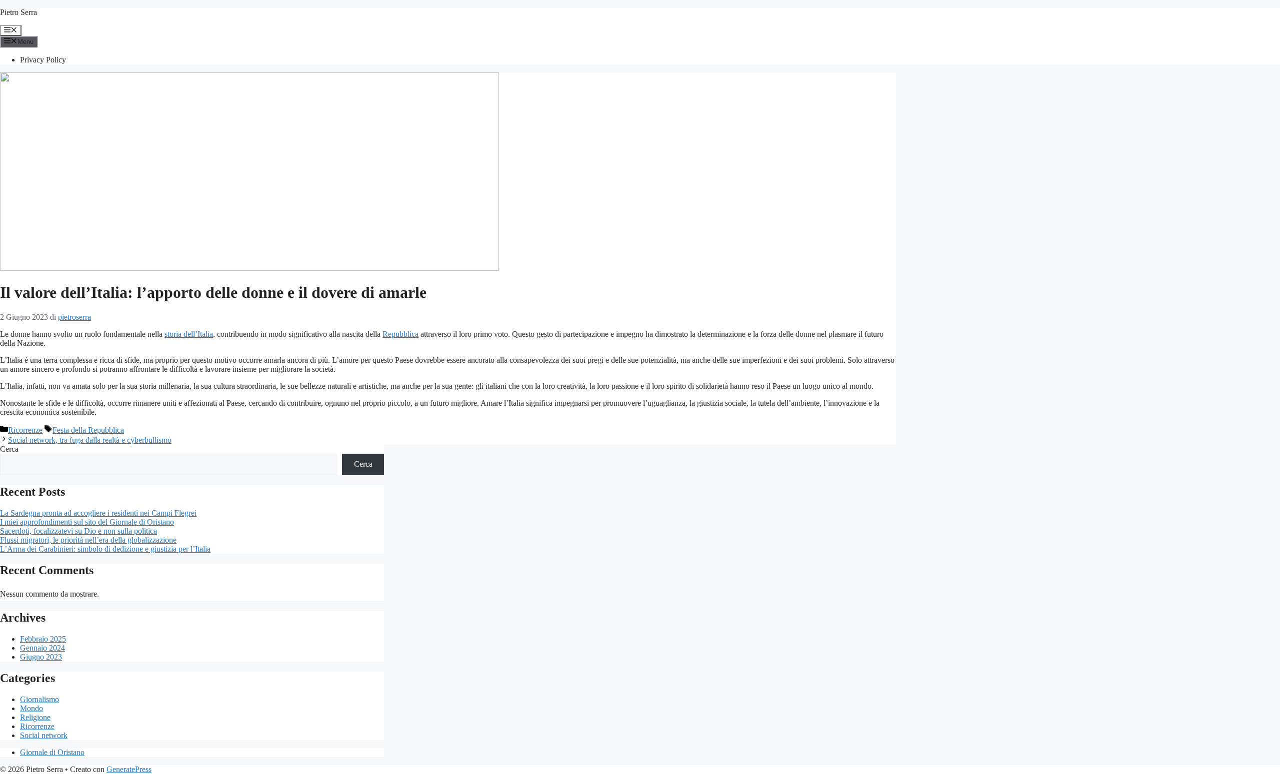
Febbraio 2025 (43, 639)
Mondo (31, 708)
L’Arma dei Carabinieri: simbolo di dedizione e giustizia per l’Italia (105, 549)
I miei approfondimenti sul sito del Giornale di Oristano (87, 522)
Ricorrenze (25, 430)
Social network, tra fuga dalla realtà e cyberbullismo (90, 440)
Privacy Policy (43, 59)
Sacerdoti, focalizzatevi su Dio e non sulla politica (78, 531)
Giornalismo (39, 699)
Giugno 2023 (41, 657)
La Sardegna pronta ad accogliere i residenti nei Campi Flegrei (98, 513)
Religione (35, 717)
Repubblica (400, 334)
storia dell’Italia (188, 334)
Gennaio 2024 (42, 648)
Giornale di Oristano (52, 752)
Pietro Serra (18, 12)
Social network (44, 735)
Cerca (9, 449)
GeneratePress (129, 769)
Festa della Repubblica (88, 430)
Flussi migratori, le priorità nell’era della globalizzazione (88, 540)
